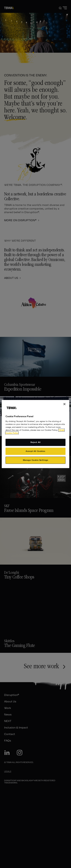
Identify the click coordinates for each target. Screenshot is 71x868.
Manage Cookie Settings (35, 460)
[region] (35, 434)
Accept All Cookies (35, 451)
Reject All (36, 442)
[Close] (64, 404)
